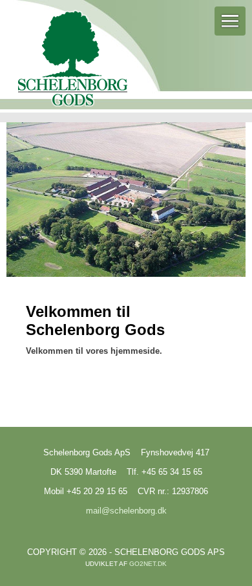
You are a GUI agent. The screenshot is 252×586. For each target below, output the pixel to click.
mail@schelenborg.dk (126, 510)
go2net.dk (148, 563)
